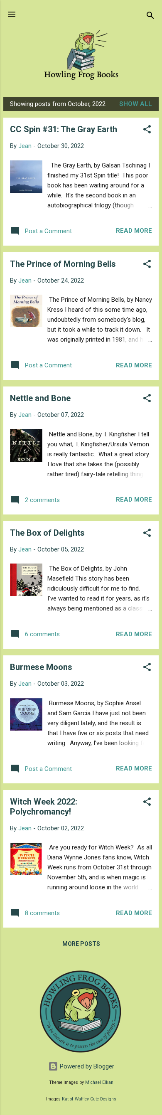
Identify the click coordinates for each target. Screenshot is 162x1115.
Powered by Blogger (86, 1066)
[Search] (150, 17)
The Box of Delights (47, 533)
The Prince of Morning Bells (63, 264)
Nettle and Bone (40, 398)
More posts (81, 943)
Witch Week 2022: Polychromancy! (43, 807)
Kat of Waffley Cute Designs (89, 1099)
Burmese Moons (41, 667)
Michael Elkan (99, 1082)
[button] (147, 130)
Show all (135, 104)
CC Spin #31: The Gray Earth (63, 129)
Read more (134, 230)
